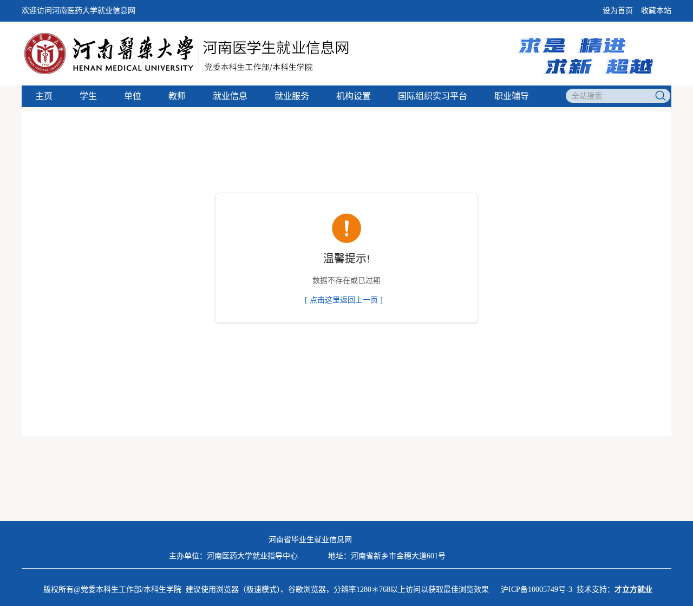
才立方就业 (633, 589)
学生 (88, 96)
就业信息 (230, 96)
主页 (44, 96)
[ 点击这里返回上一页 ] (344, 300)
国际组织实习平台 (432, 96)
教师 (177, 96)
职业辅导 (511, 96)
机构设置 (353, 96)
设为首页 (618, 10)
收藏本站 (656, 10)
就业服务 (291, 96)
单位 (132, 96)
